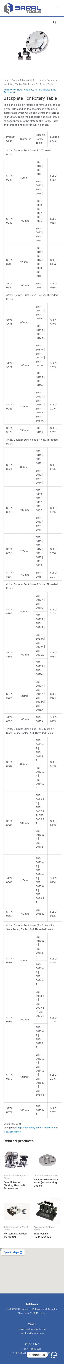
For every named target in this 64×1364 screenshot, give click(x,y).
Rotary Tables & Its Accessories (29, 80)
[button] (55, 22)
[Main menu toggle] (57, 8)
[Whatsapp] (54, 1355)
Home (7, 80)
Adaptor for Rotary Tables (18, 89)
